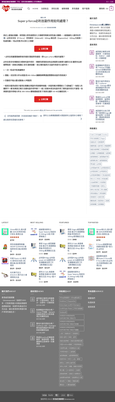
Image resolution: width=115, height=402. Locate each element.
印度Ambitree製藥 (66, 344)
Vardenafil (63, 312)
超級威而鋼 (63, 374)
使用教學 (101, 142)
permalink (59, 110)
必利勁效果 (94, 171)
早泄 (69, 359)
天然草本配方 (64, 352)
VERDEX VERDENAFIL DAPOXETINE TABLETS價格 (69, 329)
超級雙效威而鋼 (65, 377)
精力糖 (62, 370)
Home (35, 8)
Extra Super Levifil (66, 305)
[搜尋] (29, 8)
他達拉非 (93, 142)
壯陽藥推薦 (100, 153)
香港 (107, 201)
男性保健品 (94, 193)
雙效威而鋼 (71, 385)
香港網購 (93, 204)
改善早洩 (63, 359)
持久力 (92, 179)
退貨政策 (91, 307)
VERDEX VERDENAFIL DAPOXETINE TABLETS (68, 317)
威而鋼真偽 (103, 160)
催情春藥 (65, 8)
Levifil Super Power (66, 308)
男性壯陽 (55, 8)
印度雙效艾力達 (74, 348)
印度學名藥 (63, 348)
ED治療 (98, 135)
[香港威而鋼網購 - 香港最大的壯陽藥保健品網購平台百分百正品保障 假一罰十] (13, 9)
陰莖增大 (101, 201)
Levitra (105, 135)
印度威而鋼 (104, 149)
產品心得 (43, 17)
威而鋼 (108, 153)
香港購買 (101, 204)
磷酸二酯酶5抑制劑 (75, 366)
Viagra (103, 138)
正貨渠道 (103, 182)
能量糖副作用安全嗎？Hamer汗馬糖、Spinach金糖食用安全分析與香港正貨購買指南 (104, 69)
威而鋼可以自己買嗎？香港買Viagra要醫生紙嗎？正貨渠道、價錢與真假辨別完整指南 (103, 115)
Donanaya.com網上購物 (99, 25)
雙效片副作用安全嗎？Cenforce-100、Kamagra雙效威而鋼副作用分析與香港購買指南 (103, 85)
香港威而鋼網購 (51, 27)
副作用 (100, 146)
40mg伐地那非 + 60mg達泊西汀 (70, 297)
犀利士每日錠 (94, 189)
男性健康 (75, 8)
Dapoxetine (71, 301)
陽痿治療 (76, 381)
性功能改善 (106, 175)
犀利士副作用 (70, 363)
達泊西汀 (63, 381)
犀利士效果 (63, 366)
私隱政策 (91, 302)
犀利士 (103, 186)
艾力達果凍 (70, 370)
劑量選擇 (108, 146)
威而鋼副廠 (63, 355)
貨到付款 (101, 197)
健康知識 (93, 146)
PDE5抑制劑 (94, 138)
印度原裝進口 (78, 344)
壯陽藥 (92, 153)
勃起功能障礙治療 (76, 341)
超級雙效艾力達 (77, 377)
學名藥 (92, 164)
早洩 (98, 179)
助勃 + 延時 (72, 337)
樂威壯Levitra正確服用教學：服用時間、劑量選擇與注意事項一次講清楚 (103, 100)
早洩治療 (105, 179)
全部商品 (45, 8)
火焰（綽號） (77, 359)
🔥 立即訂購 (43, 49)
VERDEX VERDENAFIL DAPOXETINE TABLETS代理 (69, 323)
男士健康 (104, 189)
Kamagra (77, 305)
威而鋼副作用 (104, 157)
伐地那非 (76, 333)
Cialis (92, 135)
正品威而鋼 (94, 182)
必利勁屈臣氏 (105, 168)
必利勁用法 (103, 171)
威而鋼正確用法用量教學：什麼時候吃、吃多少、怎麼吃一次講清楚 (103, 54)
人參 (61, 333)
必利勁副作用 (94, 168)
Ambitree (63, 301)
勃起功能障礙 (94, 149)
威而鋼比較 (94, 160)
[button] (109, 1)
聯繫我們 (91, 298)
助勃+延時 (63, 337)
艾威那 (78, 370)
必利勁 (99, 164)
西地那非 (93, 197)
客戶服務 (86, 8)
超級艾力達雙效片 (75, 374)
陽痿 (69, 381)
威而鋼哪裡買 (73, 355)
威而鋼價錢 (94, 157)
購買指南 (93, 201)
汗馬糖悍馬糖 (94, 186)
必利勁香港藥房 (95, 175)
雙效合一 (63, 385)
